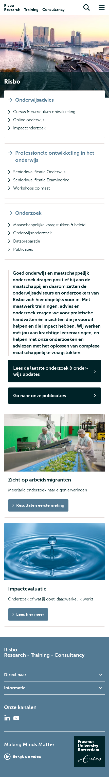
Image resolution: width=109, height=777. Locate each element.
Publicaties (23, 249)
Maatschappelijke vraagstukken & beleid (49, 225)
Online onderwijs (28, 120)
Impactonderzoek (29, 128)
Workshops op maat (31, 188)
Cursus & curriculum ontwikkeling (44, 112)
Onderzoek (28, 213)
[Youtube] (16, 718)
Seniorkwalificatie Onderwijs (39, 172)
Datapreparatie (26, 241)
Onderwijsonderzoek (32, 233)
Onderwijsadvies (34, 100)
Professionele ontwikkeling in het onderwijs (54, 156)
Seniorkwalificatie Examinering (41, 180)
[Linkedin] (7, 718)
